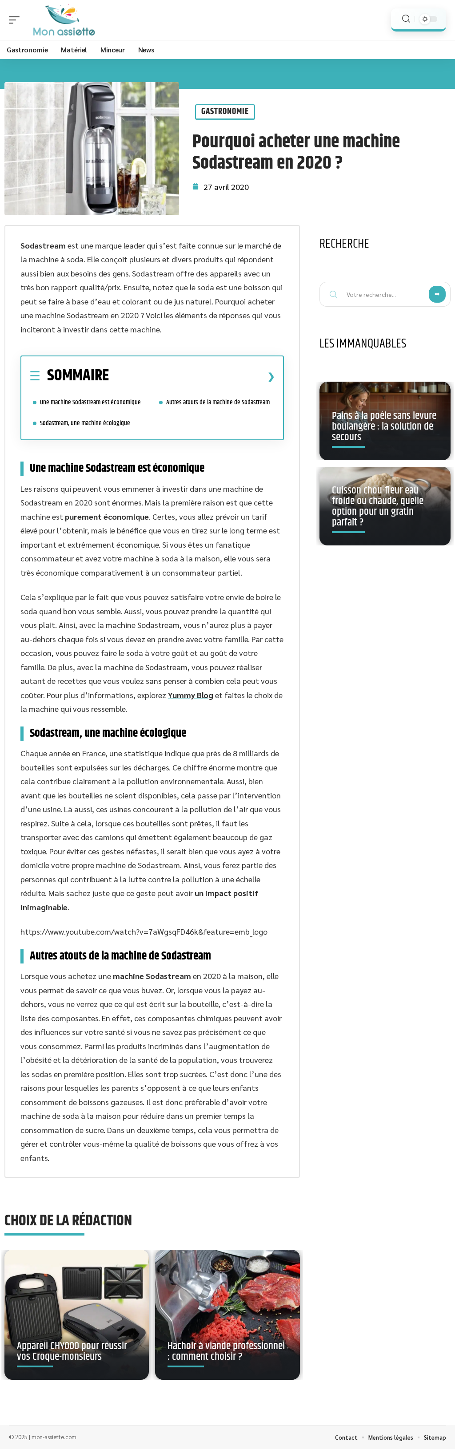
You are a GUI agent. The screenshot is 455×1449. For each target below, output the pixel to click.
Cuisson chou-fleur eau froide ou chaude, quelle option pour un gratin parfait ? (377, 506)
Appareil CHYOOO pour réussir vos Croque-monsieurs (72, 1351)
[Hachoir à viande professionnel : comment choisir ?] (227, 1315)
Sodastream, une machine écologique (85, 423)
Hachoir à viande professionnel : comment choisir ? (226, 1351)
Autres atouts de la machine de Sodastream (218, 402)
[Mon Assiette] (64, 20)
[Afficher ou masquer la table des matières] (192, 376)
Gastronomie (225, 111)
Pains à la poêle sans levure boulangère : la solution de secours (384, 426)
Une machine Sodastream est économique (91, 402)
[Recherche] (406, 19)
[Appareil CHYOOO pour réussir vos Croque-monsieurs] (76, 1315)
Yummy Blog (190, 695)
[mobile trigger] (16, 20)
